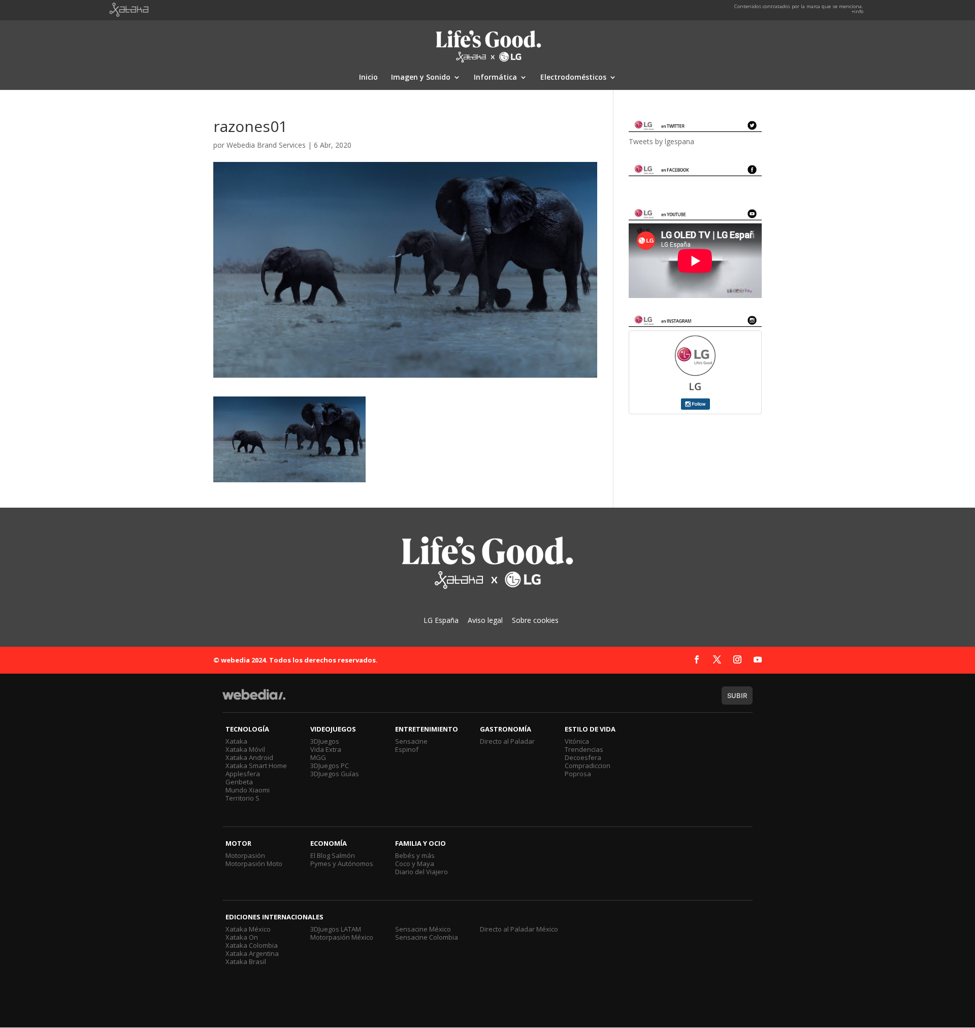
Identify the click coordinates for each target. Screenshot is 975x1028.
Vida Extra (325, 749)
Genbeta (239, 782)
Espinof (406, 749)
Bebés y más (415, 855)
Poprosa (578, 774)
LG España (441, 620)
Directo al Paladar (507, 741)
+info (857, 11)
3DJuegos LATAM (335, 929)
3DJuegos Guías (334, 774)
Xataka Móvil (245, 749)
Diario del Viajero (421, 872)
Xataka (236, 741)
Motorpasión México (341, 937)
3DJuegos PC (329, 765)
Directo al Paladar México (519, 929)
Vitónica (577, 741)
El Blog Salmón (332, 855)
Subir (737, 695)
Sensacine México (423, 929)
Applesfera (242, 774)
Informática (495, 78)
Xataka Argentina (252, 953)
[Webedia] (253, 699)
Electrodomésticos (573, 78)
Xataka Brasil (245, 961)
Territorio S (242, 798)
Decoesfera (583, 757)
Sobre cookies (535, 620)
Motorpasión (245, 855)
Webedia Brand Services (266, 145)
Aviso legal (485, 620)
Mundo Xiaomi (247, 790)
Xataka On (241, 937)
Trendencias (584, 749)
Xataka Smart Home (256, 765)
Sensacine (411, 741)
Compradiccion (587, 765)
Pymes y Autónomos (341, 863)
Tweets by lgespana (661, 141)
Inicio (368, 78)
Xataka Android (249, 757)
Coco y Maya (414, 863)
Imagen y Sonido (420, 78)
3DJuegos (324, 741)
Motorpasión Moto (253, 863)
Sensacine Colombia (426, 937)
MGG (318, 757)
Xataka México (248, 929)
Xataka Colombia (251, 945)
